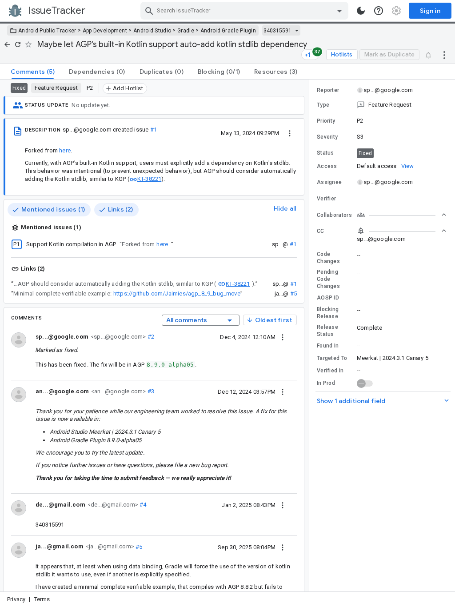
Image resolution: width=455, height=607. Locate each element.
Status (325, 153)
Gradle (185, 31)
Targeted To (332, 358)
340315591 (277, 31)
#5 (293, 293)
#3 (150, 391)
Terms (42, 599)
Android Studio (152, 31)
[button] (382, 104)
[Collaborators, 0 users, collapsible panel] (402, 215)
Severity (327, 137)
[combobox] (245, 10)
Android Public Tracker (47, 31)
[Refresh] (17, 44)
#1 (153, 129)
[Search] (149, 10)
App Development (105, 31)
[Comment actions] (282, 337)
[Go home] (7, 44)
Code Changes (328, 257)
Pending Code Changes (328, 279)
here (65, 150)
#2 (150, 336)
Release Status (327, 330)
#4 (142, 504)
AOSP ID (328, 298)
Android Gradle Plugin (228, 31)
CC (320, 231)
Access (327, 166)
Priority (326, 121)
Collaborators (334, 215)
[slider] (309, 335)
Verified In (330, 370)
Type (323, 105)
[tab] (33, 71)
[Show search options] (339, 10)
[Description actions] (290, 133)
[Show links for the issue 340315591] (296, 31)
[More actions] (444, 55)
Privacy (16, 599)
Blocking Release (328, 312)
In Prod (326, 383)
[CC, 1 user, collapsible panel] (402, 231)
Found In (328, 346)
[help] (378, 11)
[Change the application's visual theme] (361, 11)
